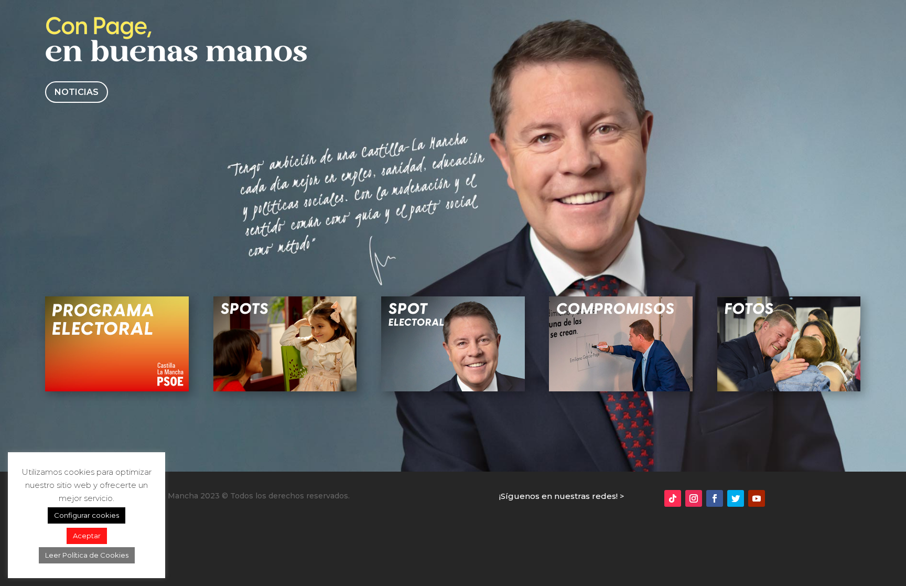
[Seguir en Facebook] (714, 498)
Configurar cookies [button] (86, 515)
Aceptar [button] (87, 535)
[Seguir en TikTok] (672, 498)
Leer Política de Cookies (86, 555)
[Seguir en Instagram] (693, 498)
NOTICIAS (77, 92)
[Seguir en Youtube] (756, 498)
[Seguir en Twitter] (735, 498)
